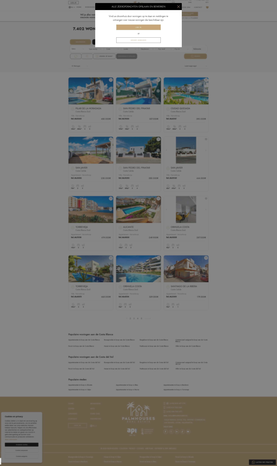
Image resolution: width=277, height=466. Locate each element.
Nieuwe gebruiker (138, 40)
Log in (138, 27)
